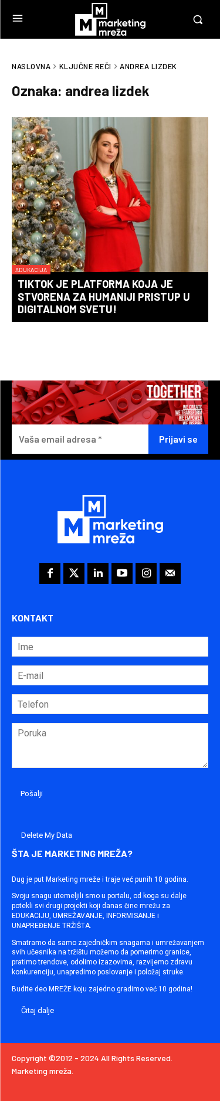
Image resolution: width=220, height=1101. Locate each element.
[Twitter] (73, 573)
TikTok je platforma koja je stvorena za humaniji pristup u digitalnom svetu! (104, 296)
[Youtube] (122, 573)
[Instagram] (146, 573)
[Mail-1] (170, 573)
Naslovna (31, 66)
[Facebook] (49, 573)
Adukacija (31, 269)
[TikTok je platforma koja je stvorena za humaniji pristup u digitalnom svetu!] (110, 195)
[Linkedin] (98, 573)
